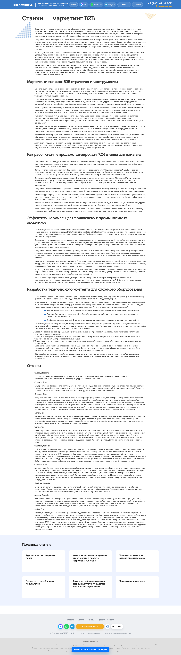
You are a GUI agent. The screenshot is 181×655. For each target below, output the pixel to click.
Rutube (73, 4)
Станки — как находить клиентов (45, 648)
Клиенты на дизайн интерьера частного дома (100, 645)
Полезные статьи (90, 642)
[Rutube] (117, 626)
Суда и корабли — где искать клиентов (117, 651)
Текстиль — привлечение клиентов (136, 648)
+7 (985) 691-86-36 (160, 3)
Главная (70, 620)
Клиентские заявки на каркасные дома (39, 645)
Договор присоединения (89, 633)
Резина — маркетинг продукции (68, 645)
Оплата (138, 5)
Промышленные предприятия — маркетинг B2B (138, 645)
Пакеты (91, 620)
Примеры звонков (106, 620)
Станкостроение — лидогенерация (62, 651)
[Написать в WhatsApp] (66, 626)
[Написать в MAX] (60, 626)
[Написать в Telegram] (72, 626)
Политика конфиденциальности (117, 633)
